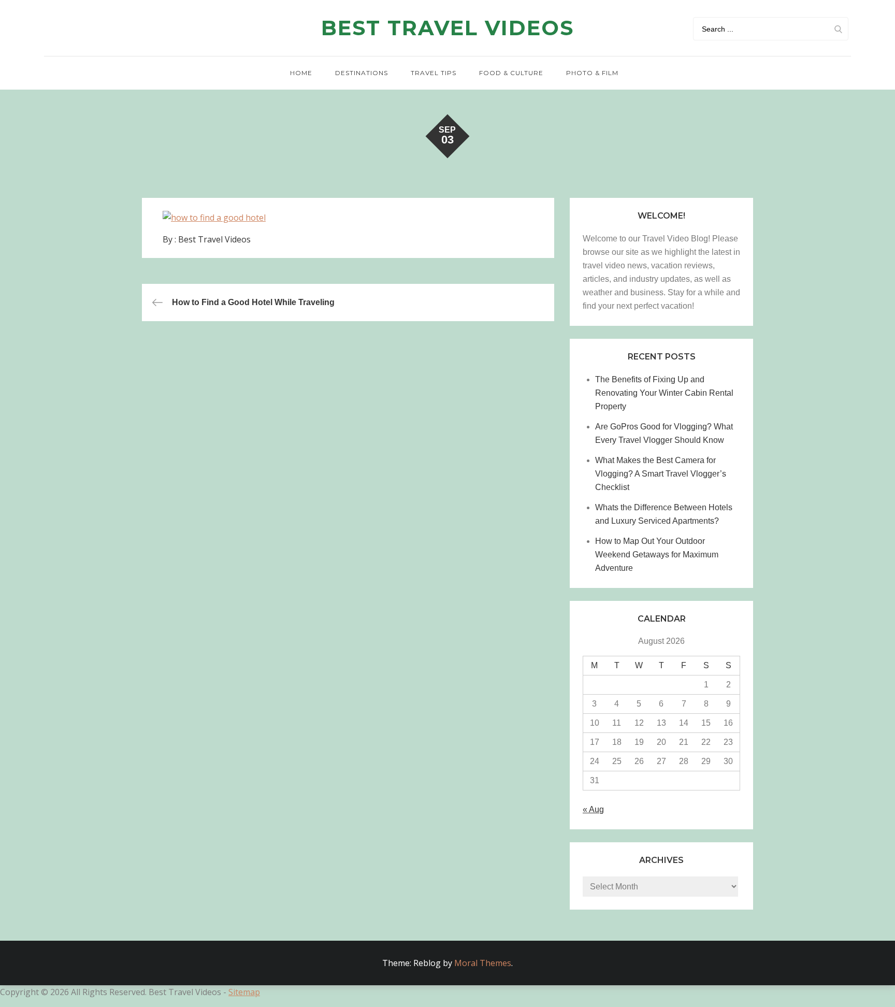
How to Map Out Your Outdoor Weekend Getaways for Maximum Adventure (656, 554)
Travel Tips (433, 73)
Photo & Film (592, 73)
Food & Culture (511, 73)
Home (301, 73)
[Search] (838, 28)
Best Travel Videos (447, 27)
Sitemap (244, 992)
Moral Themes (482, 963)
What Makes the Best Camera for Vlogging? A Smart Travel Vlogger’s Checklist (660, 474)
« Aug (593, 809)
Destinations (361, 73)
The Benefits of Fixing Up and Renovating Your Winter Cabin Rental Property (664, 393)
